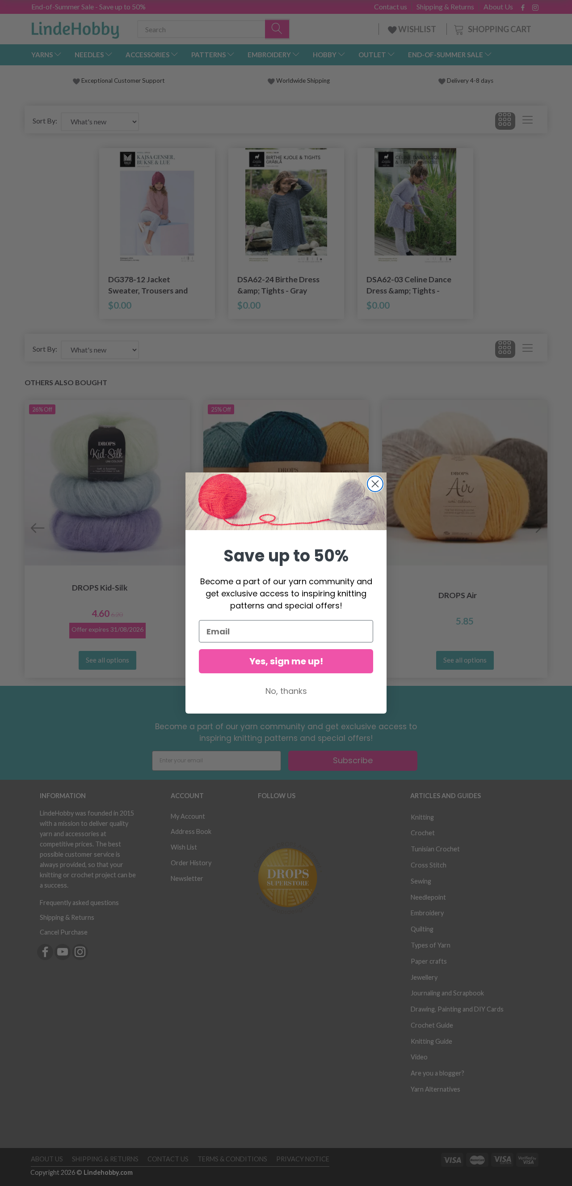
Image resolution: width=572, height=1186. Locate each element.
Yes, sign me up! (286, 661)
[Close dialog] (375, 484)
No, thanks (286, 691)
